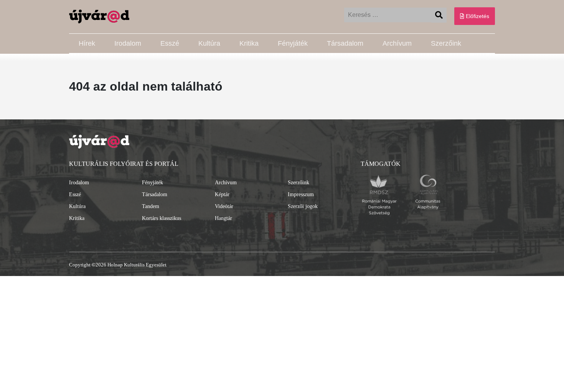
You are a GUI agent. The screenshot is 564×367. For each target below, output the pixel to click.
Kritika (249, 43)
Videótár (224, 206)
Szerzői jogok (303, 206)
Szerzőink (446, 43)
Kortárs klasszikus (161, 218)
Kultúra (209, 43)
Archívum (397, 43)
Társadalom (345, 43)
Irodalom (127, 43)
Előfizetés (476, 16)
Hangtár (223, 218)
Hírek (87, 43)
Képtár (222, 194)
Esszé (169, 43)
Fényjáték (293, 43)
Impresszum (301, 194)
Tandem (150, 206)
